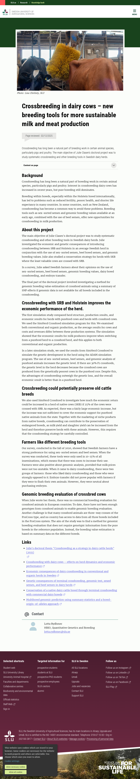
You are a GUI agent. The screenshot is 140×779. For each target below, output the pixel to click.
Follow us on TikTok (115, 677)
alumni (40, 690)
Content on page (31, 165)
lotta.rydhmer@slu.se (57, 631)
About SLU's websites (57, 738)
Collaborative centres (13, 686)
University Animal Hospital (15, 676)
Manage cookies (77, 738)
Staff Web (7, 704)
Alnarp (75, 672)
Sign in (6, 708)
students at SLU (44, 672)
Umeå (74, 676)
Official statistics (11, 699)
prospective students (47, 667)
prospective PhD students (49, 676)
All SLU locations (80, 667)
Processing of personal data (100, 738)
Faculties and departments (16, 681)
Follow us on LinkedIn (116, 672)
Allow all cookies (15, 772)
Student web (9, 667)
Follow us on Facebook (117, 682)
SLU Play (110, 686)
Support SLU (77, 695)
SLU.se (13, 3)
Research (23, 3)
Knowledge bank (38, 3)
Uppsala (75, 681)
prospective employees (48, 681)
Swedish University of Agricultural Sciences (23, 12)
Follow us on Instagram (117, 667)
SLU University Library (13, 672)
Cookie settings (12, 761)
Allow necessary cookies (15, 767)
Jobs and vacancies (81, 686)
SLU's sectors (43, 686)
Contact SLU (77, 690)
